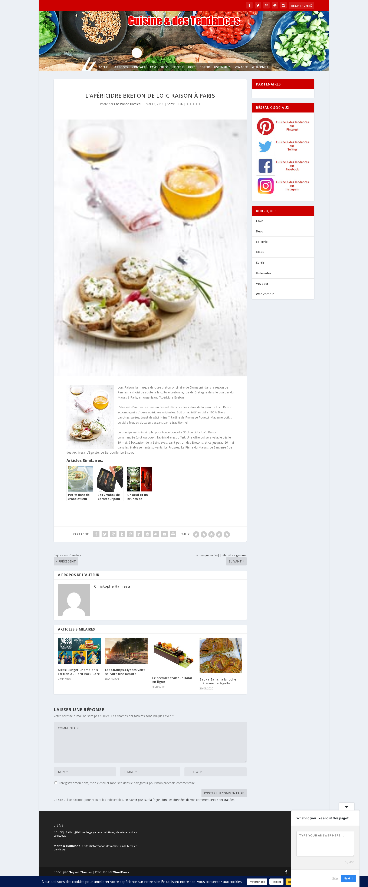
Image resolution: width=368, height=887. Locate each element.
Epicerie (178, 67)
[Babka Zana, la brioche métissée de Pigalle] (221, 655)
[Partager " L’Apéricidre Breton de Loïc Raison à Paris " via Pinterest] (130, 534)
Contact (139, 67)
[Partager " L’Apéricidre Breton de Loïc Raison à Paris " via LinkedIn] (139, 534)
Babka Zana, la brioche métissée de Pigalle (218, 681)
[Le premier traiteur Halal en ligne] (173, 655)
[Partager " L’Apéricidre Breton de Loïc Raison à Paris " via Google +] (113, 534)
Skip (335, 878)
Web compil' (260, 67)
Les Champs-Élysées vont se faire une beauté (125, 672)
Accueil (104, 67)
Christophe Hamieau (128, 104)
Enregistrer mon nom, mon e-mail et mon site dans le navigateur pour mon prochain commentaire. (127, 783)
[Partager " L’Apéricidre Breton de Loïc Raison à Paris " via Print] (173, 534)
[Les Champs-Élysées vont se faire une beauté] (126, 651)
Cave (153, 67)
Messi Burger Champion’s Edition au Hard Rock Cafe (79, 672)
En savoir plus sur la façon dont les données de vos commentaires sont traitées (179, 800)
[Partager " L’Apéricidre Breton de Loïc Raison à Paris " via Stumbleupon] (156, 534)
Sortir (205, 67)
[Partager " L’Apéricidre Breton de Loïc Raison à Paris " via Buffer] (147, 534)
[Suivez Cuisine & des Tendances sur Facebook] (283, 174)
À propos (121, 67)
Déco (164, 67)
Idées (192, 67)
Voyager (241, 67)
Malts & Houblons (67, 846)
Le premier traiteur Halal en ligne (172, 680)
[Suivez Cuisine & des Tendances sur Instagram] (283, 194)
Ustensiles (222, 67)
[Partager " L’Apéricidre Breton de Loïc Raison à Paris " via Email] (164, 534)
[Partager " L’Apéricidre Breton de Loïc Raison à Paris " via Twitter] (105, 534)
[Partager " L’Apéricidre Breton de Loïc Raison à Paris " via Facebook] (96, 534)
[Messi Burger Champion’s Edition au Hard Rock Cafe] (79, 651)
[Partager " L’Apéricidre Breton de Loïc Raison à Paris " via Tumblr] (122, 534)
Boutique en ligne (67, 832)
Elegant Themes (80, 872)
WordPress (121, 872)
